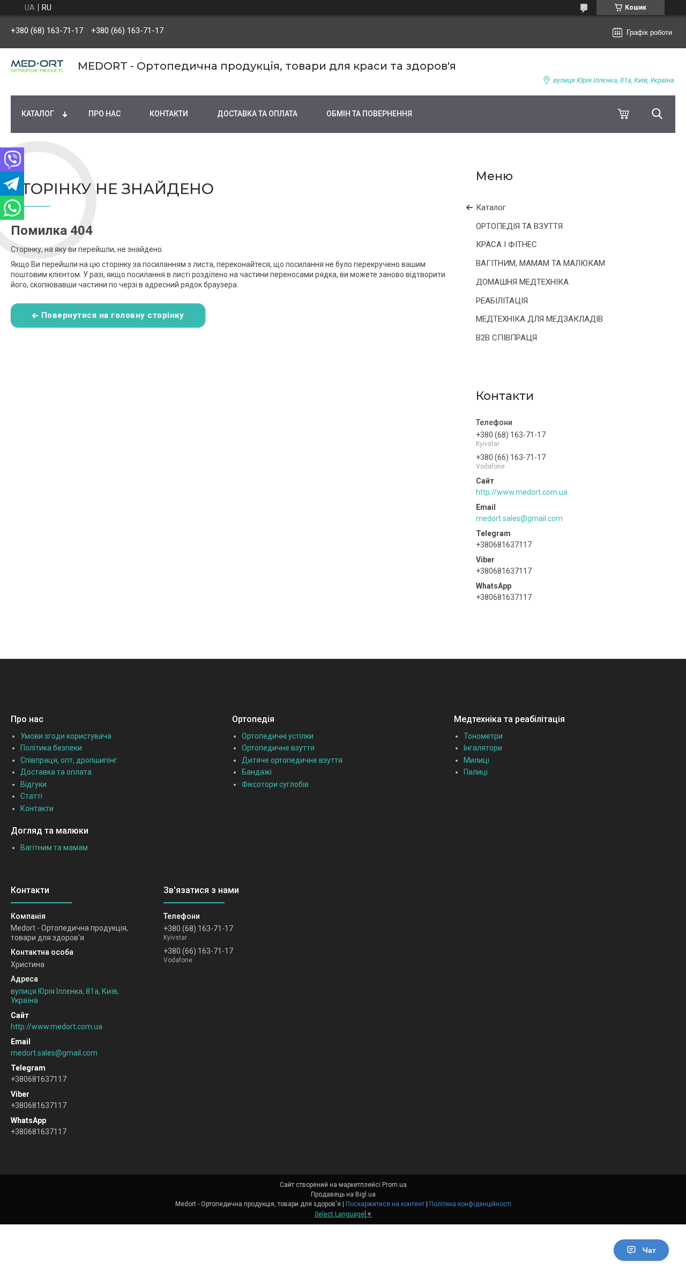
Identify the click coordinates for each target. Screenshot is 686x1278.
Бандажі (257, 772)
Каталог (37, 113)
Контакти (169, 113)
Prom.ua (394, 1184)
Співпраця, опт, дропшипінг (68, 760)
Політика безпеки (51, 748)
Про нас (104, 113)
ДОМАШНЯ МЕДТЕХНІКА (522, 282)
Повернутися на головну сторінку (112, 315)
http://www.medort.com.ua (522, 492)
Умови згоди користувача (65, 736)
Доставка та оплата (257, 113)
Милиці (476, 760)
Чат (649, 1250)
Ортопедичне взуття (278, 748)
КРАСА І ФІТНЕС (506, 244)
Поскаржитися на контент (385, 1204)
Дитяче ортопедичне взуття (292, 760)
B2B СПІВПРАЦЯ (506, 338)
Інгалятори (483, 748)
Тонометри (483, 736)
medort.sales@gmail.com (519, 518)
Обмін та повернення (369, 113)
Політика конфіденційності (470, 1204)
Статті (31, 796)
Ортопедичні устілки (278, 736)
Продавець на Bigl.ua (343, 1194)
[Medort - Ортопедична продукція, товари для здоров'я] (37, 66)
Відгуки (33, 784)
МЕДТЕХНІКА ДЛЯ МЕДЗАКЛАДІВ (539, 319)
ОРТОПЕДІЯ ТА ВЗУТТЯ (519, 226)
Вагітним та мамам (54, 847)
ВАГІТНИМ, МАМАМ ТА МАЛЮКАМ (540, 263)
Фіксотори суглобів (275, 784)
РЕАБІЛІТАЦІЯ (502, 301)
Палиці (476, 772)
